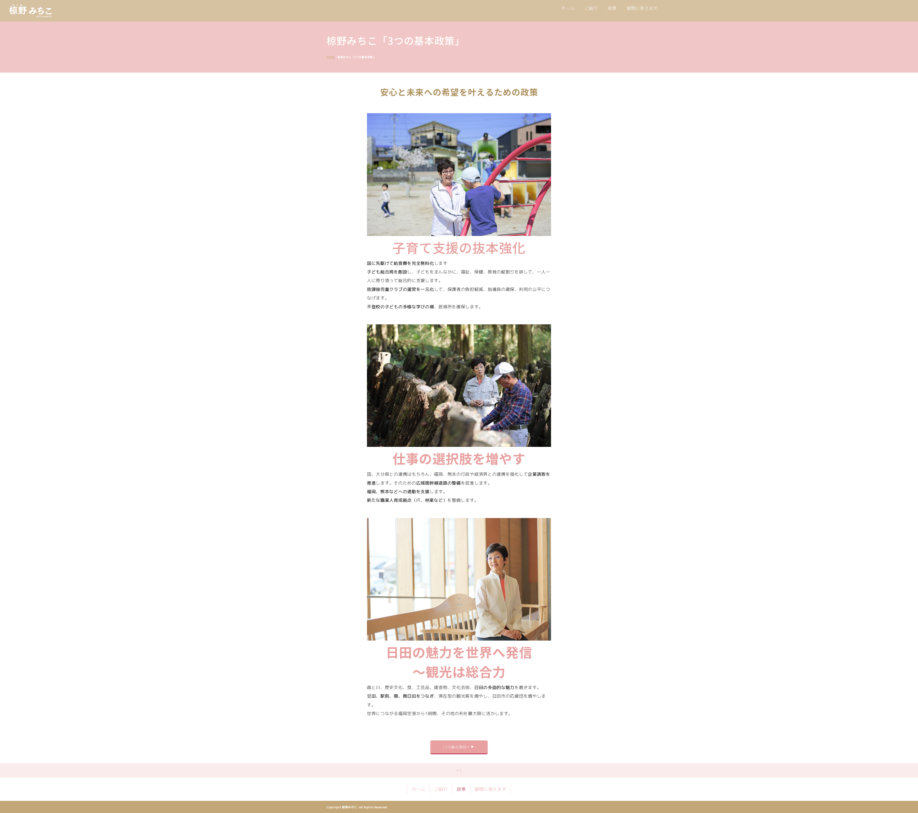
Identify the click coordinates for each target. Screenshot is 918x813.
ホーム (568, 8)
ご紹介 (591, 8)
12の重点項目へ (456, 746)
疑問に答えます (642, 8)
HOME (330, 57)
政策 (612, 8)
